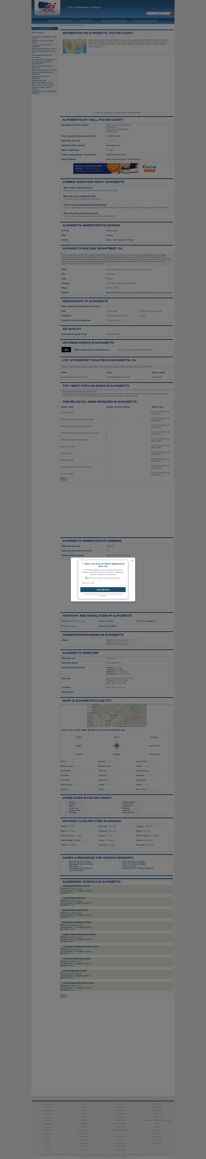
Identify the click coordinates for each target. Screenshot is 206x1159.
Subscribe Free (103, 590)
